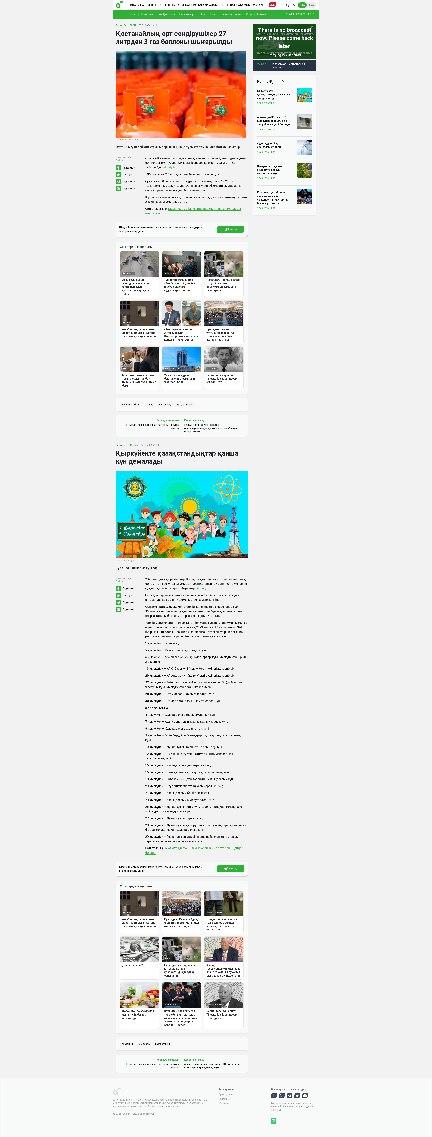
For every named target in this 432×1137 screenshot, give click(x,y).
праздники (128, 1044)
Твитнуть (128, 174)
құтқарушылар (185, 404)
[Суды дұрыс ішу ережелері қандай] (304, 147)
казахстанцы (162, 1044)
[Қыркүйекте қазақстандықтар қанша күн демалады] (304, 94)
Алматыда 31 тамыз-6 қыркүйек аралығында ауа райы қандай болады (273, 121)
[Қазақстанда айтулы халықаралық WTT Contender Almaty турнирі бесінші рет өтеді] (304, 196)
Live (272, 4)
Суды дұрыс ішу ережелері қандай (269, 145)
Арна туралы (226, 1094)
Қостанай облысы (132, 404)
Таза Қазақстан (166, 14)
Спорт (249, 14)
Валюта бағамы (240, 5)
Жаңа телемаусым (184, 5)
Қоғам (213, 14)
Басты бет (121, 25)
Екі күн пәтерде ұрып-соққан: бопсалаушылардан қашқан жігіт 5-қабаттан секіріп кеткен (210, 428)
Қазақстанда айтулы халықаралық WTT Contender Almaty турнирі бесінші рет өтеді (273, 198)
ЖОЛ (133, 25)
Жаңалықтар (137, 5)
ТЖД (150, 404)
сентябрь (144, 1044)
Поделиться (129, 167)
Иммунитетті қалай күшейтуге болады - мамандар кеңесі (270, 170)
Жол (202, 14)
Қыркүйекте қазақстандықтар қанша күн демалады (273, 94)
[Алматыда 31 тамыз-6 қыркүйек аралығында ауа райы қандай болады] (304, 121)
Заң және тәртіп (187, 14)
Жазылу (232, 229)
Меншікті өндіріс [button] (159, 5)
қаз (302, 5)
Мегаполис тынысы (231, 14)
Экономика (147, 14)
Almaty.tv (169, 167)
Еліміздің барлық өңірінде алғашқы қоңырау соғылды (152, 426)
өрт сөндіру (164, 404)
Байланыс (224, 1099)
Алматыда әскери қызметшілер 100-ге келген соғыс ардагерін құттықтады (212, 1066)
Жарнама (224, 1103)
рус (311, 5)
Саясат (133, 14)
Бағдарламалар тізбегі (213, 5)
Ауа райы (258, 5)
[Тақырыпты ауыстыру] (294, 5)
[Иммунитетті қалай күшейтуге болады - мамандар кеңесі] (304, 170)
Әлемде (261, 14)
